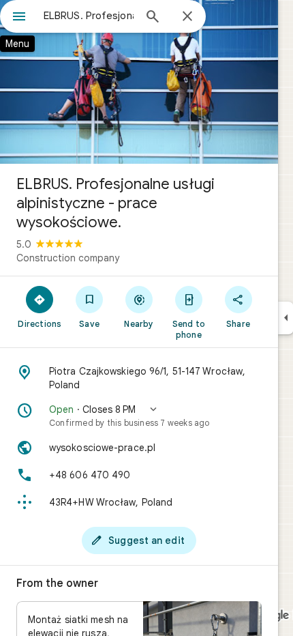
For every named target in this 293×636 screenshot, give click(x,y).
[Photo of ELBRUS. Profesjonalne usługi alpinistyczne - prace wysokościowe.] (139, 82)
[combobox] (89, 16)
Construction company (67, 258)
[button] (139, 415)
